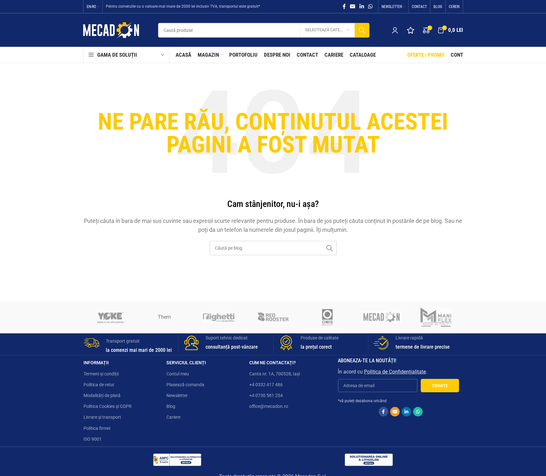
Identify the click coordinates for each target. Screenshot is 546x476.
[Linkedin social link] (361, 6)
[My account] (395, 30)
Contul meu (177, 373)
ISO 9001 (93, 439)
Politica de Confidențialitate (395, 372)
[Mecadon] (381, 317)
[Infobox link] (128, 344)
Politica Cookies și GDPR (108, 406)
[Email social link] (352, 6)
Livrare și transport (102, 417)
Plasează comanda (185, 384)
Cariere (173, 417)
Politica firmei (97, 428)
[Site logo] (111, 30)
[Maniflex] (436, 317)
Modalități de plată (102, 395)
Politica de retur (99, 384)
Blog (170, 406)
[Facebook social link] (344, 6)
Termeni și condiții (101, 373)
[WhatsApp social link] (370, 6)
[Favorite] (410, 30)
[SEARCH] (362, 30)
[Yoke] (110, 317)
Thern (164, 317)
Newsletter (177, 395)
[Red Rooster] (273, 317)
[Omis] (327, 317)
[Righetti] (219, 317)
